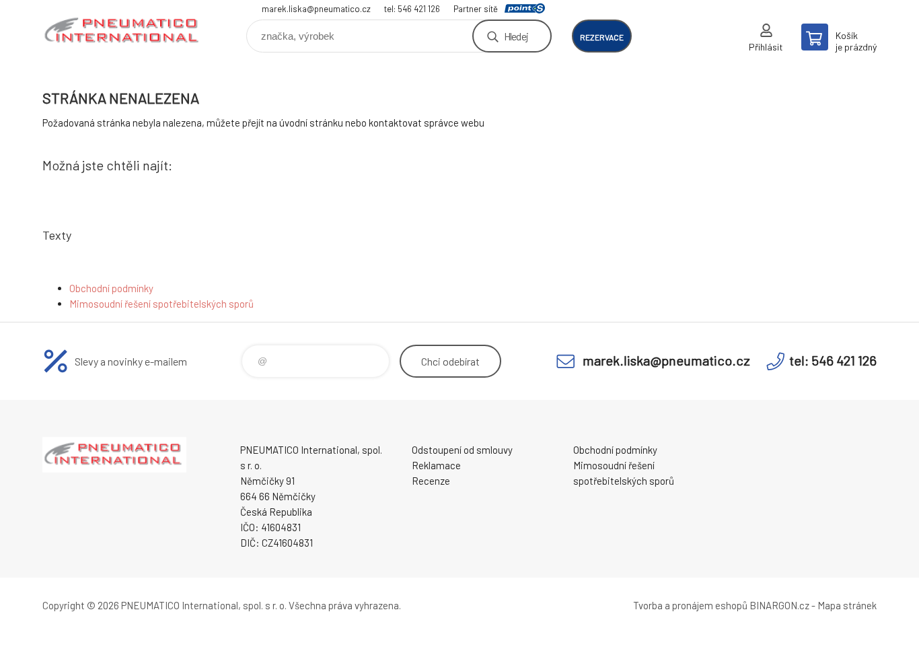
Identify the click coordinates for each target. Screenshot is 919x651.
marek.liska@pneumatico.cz (316, 8)
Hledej (516, 36)
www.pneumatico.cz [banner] (123, 31)
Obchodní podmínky (111, 288)
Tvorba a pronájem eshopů (690, 605)
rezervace (602, 37)
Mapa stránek (847, 605)
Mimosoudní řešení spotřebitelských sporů (161, 304)
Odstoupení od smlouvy (462, 450)
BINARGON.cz (779, 605)
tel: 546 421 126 (412, 8)
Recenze (431, 481)
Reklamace (436, 465)
